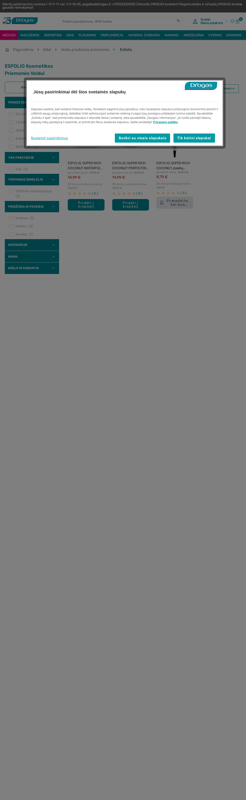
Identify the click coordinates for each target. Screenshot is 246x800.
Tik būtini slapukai (194, 137)
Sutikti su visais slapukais (142, 137)
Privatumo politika (165, 122)
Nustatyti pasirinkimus (49, 137)
